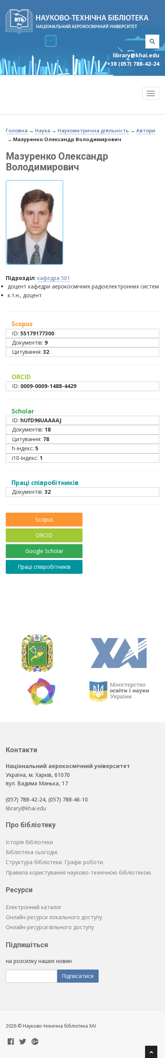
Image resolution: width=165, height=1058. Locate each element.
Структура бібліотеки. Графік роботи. (55, 862)
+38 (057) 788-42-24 (133, 63)
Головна (17, 130)
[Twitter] (22, 1042)
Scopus (44, 519)
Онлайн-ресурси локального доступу (54, 917)
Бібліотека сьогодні (31, 852)
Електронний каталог (34, 907)
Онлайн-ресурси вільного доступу (50, 927)
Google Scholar (44, 551)
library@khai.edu (136, 55)
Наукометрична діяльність (93, 130)
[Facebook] (11, 1042)
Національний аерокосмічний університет (68, 766)
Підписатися (78, 976)
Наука (42, 130)
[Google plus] (34, 1042)
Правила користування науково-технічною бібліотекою (78, 872)
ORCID (44, 535)
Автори (145, 130)
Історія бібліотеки (29, 842)
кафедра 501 (53, 278)
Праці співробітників (44, 566)
